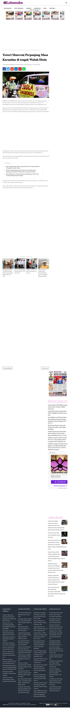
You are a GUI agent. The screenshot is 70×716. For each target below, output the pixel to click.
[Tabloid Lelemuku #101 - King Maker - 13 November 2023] (19, 15)
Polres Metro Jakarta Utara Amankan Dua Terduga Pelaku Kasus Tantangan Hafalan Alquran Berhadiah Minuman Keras (57, 544)
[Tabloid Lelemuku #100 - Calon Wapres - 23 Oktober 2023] (28, 15)
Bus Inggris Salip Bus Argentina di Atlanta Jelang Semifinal (9, 673)
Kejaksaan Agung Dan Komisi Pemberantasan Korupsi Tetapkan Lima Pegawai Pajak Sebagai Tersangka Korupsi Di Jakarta (56, 580)
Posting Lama (45, 368)
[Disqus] (26, 301)
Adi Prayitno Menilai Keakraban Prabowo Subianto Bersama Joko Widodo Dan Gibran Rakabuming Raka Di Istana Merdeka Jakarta (56, 525)
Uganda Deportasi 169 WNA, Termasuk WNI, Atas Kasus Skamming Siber (40, 628)
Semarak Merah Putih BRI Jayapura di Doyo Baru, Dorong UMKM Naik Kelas (57, 407)
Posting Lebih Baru (8, 368)
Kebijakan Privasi (57, 703)
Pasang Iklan (64, 703)
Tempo (24, 704)
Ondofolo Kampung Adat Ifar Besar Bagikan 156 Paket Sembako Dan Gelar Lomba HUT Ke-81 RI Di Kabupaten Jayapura (57, 446)
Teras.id (34, 704)
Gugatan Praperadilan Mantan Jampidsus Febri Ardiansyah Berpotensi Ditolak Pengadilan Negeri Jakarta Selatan (56, 556)
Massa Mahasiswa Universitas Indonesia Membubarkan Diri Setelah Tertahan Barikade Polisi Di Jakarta (22, 174)
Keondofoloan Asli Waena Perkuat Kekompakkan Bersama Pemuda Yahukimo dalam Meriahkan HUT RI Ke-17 (57, 420)
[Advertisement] (35, 34)
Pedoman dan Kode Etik (48, 703)
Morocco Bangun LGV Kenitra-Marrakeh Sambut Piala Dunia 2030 (40, 622)
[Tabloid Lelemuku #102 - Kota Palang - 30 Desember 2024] (10, 15)
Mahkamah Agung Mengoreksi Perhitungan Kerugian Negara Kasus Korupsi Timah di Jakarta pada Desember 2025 (55, 568)
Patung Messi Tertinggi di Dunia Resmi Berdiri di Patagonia (9, 639)
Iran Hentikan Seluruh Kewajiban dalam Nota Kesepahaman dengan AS (55, 642)
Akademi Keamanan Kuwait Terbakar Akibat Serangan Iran (56, 657)
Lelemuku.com (17, 703)
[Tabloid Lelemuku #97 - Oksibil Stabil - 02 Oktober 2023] (55, 15)
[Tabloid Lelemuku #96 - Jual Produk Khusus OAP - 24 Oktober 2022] (64, 15)
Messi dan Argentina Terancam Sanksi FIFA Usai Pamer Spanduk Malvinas (9, 661)
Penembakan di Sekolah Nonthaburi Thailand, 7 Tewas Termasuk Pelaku (55, 620)
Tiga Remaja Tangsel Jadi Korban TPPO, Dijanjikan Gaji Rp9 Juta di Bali (57, 413)
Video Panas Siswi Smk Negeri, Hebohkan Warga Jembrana (54, 535)
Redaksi (41, 703)
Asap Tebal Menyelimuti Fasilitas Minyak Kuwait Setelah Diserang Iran (55, 688)
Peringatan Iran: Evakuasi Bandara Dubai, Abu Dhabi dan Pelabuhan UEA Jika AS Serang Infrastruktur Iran (55, 634)
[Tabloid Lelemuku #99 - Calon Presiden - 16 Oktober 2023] (37, 15)
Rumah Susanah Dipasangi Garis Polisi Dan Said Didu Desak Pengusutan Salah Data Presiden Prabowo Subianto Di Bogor (21, 170)
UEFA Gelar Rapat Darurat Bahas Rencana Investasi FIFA (24, 614)
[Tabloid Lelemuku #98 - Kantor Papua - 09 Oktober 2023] (46, 15)
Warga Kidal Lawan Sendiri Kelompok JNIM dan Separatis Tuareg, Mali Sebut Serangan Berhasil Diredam (40, 668)
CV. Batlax (28, 703)
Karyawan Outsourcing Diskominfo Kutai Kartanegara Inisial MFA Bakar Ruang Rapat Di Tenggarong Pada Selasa (56, 591)
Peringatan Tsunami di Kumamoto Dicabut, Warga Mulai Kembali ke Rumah (55, 626)
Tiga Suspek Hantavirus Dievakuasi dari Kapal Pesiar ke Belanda (24, 642)
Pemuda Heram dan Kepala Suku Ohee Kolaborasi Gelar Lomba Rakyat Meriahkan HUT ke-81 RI (57, 433)
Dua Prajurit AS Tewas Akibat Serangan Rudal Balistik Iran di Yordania (9, 632)
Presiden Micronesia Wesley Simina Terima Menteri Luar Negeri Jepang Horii (56, 614)
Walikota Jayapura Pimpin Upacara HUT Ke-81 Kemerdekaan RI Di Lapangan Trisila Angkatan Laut (57, 439)
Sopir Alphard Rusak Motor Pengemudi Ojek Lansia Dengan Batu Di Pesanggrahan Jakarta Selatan (23, 167)
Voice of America (12, 704)
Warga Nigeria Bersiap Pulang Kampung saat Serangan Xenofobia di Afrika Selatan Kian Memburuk (39, 644)
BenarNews (28, 704)
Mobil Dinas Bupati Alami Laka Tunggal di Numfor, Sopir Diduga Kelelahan (57, 427)
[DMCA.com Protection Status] (50, 705)
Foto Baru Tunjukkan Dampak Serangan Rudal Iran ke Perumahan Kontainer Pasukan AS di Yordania (55, 672)
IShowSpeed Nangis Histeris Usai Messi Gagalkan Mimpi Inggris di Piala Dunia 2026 (9, 667)
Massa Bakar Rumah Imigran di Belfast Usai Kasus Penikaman (23, 628)
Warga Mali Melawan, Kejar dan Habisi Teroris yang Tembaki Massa (40, 660)
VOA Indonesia (19, 704)
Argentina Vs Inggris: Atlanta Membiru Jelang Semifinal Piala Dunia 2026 (9, 679)
